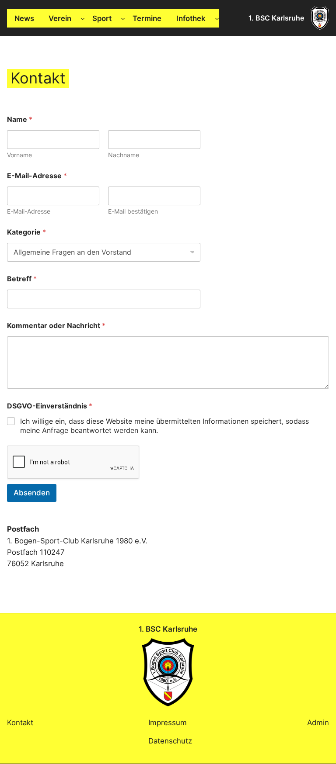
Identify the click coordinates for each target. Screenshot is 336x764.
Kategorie (26, 232)
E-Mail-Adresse (28, 211)
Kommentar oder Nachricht (56, 326)
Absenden (32, 492)
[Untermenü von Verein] (82, 18)
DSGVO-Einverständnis (49, 406)
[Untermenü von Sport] (123, 18)
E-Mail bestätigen (133, 211)
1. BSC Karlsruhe (276, 18)
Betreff (22, 279)
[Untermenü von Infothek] (217, 18)
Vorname (19, 155)
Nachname (123, 155)
